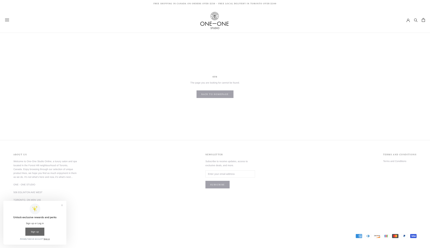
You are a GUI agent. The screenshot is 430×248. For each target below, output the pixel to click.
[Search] (416, 20)
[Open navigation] (7, 20)
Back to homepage (214, 94)
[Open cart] (423, 20)
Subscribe (217, 184)
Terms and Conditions (394, 161)
